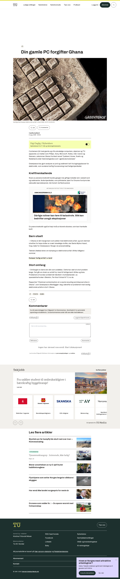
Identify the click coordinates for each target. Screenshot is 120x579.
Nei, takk (101, 573)
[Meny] (113, 5)
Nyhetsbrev (81, 534)
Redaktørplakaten (61, 551)
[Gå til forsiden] (15, 4)
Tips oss (102, 525)
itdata (35, 294)
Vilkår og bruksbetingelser (87, 542)
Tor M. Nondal (18, 544)
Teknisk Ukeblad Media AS (30, 571)
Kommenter (44, 127)
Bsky (47, 546)
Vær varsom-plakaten (43, 551)
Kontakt (16, 564)
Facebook (49, 538)
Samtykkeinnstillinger (85, 538)
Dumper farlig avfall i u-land (40, 258)
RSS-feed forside (51, 534)
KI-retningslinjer (83, 546)
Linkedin (48, 542)
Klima (42, 294)
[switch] (88, 144)
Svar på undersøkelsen (87, 573)
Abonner (105, 5)
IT (22, 46)
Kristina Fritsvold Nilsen (22, 536)
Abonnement (18, 558)
